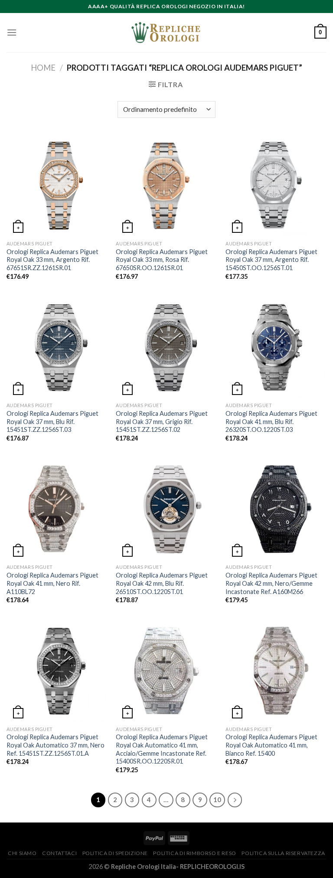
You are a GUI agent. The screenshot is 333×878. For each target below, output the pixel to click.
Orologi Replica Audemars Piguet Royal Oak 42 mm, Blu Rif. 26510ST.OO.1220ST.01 (162, 583)
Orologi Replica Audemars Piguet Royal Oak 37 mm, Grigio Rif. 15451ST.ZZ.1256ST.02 (162, 421)
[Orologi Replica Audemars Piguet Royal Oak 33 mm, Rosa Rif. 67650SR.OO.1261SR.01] (166, 185)
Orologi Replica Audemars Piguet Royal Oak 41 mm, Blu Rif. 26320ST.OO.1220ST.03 (271, 421)
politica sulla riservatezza (283, 853)
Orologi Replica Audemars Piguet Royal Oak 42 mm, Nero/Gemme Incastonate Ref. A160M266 (271, 583)
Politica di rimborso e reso (194, 853)
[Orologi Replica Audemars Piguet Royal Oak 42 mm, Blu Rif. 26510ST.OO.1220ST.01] (166, 509)
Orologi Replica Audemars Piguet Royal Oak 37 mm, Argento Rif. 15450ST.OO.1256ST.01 (271, 259)
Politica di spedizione (115, 853)
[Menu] (12, 32)
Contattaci (59, 853)
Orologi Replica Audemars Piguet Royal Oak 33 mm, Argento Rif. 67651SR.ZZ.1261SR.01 (52, 259)
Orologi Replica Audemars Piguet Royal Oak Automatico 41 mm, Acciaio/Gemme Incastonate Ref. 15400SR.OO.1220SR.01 (162, 749)
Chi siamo (22, 853)
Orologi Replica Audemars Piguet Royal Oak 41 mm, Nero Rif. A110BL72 (52, 583)
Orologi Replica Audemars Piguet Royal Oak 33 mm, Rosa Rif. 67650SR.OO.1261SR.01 (162, 259)
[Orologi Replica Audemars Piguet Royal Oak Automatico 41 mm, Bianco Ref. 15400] (275, 670)
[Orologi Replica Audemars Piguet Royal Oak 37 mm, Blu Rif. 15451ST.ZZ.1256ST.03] (57, 347)
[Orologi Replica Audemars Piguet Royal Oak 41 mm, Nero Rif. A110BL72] (57, 509)
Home (43, 67)
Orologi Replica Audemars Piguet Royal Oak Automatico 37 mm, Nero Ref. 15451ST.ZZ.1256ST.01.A (55, 745)
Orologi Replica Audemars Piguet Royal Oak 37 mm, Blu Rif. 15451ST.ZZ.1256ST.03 (52, 421)
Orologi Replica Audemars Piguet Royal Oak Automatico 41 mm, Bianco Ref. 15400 (271, 745)
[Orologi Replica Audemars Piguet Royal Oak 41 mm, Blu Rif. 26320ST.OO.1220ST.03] (275, 347)
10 (217, 799)
